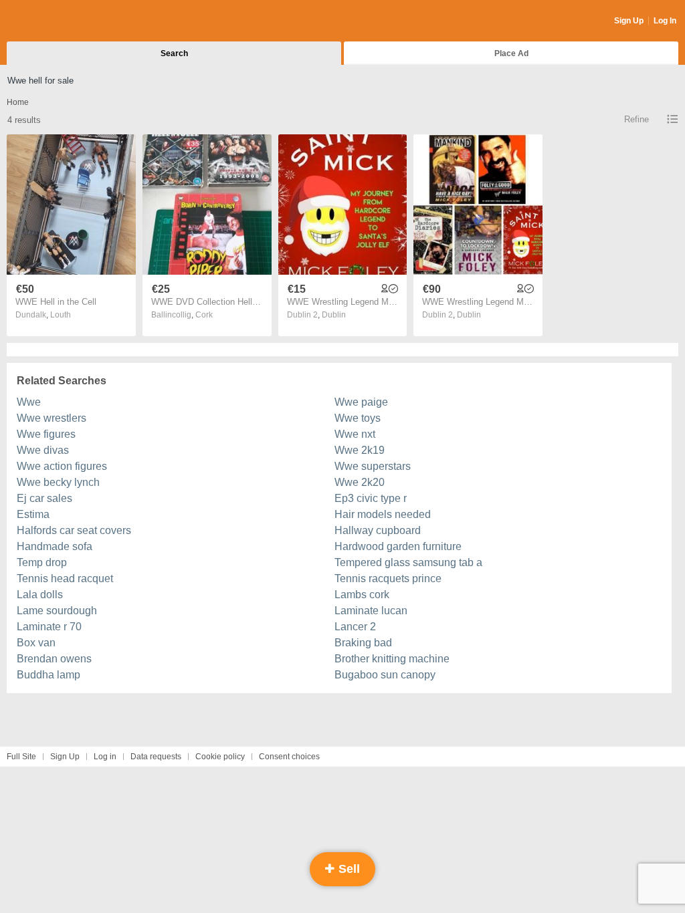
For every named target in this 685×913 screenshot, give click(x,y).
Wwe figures (46, 434)
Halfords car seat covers (74, 530)
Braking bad (363, 642)
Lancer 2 (355, 626)
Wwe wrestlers (51, 418)
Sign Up (629, 20)
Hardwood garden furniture (398, 546)
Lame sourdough (57, 610)
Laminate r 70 (49, 626)
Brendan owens (54, 658)
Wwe (29, 402)
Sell (347, 869)
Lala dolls (40, 594)
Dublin (334, 314)
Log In (665, 20)
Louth (60, 314)
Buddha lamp (48, 674)
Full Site (21, 756)
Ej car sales (44, 498)
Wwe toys (357, 418)
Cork (204, 314)
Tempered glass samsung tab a (408, 562)
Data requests (155, 756)
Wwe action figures (62, 466)
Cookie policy (220, 756)
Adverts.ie (59, 21)
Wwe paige (361, 402)
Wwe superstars (372, 466)
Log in (105, 756)
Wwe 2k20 (359, 482)
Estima (33, 514)
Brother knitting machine (392, 658)
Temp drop (42, 562)
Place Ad (511, 53)
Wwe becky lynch (58, 482)
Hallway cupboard (377, 530)
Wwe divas (43, 450)
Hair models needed (382, 514)
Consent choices (289, 756)
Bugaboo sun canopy (384, 674)
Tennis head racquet (65, 578)
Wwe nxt (354, 434)
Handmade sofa (54, 546)
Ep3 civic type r (370, 498)
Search (174, 53)
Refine (636, 119)
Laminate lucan (370, 610)
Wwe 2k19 (359, 450)
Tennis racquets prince (388, 578)
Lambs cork (361, 594)
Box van (36, 642)
